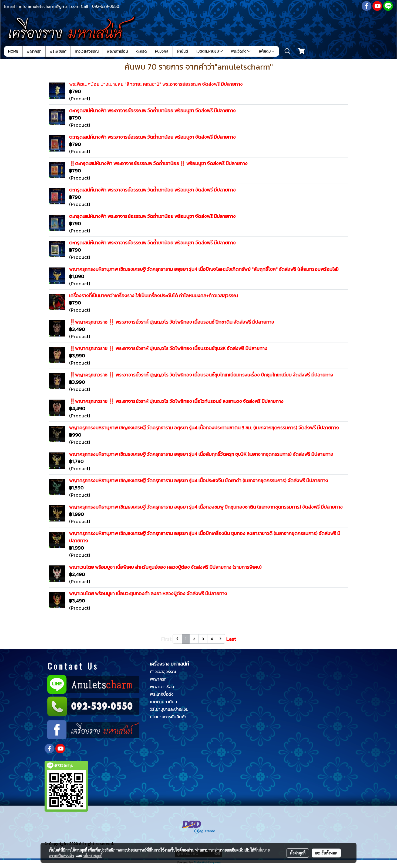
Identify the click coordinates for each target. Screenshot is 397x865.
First (166, 639)
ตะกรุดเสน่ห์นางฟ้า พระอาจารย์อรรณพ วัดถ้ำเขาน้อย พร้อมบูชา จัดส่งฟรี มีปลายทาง (152, 110)
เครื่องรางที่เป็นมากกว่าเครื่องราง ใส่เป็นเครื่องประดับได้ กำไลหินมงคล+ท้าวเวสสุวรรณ (153, 295)
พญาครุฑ (34, 51)
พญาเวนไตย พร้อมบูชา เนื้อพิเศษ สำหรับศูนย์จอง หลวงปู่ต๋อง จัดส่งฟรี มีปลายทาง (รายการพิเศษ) (165, 567)
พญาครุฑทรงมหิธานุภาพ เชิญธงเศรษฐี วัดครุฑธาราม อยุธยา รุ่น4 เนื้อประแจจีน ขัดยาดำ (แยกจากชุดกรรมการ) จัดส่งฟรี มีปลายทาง (198, 480)
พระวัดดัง (239, 51)
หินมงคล (162, 51)
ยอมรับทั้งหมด (326, 852)
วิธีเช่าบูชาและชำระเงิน (169, 709)
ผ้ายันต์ (182, 51)
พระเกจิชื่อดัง (161, 694)
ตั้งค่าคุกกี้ (297, 852)
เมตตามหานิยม (208, 51)
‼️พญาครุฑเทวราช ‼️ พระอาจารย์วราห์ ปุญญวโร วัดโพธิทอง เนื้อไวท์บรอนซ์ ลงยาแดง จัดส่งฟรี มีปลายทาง (176, 401)
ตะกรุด (141, 51)
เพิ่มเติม (265, 51)
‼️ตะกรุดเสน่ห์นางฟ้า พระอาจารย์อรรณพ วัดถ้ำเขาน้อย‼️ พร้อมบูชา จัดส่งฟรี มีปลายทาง (158, 163)
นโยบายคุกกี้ (92, 855)
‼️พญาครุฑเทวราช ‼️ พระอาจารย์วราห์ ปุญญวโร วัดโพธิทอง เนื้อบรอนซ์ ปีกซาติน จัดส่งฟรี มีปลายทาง (171, 321)
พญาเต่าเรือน (117, 51)
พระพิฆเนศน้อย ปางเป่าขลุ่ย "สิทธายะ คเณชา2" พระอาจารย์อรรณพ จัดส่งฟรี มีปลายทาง (156, 84)
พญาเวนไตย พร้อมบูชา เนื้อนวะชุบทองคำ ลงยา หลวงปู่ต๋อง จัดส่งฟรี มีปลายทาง (148, 593)
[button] (288, 51)
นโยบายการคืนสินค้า (168, 716)
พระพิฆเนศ (58, 51)
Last (231, 639)
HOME (13, 51)
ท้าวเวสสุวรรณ (87, 51)
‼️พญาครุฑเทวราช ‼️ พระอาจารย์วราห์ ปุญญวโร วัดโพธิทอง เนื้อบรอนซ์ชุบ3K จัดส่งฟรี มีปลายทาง (168, 348)
